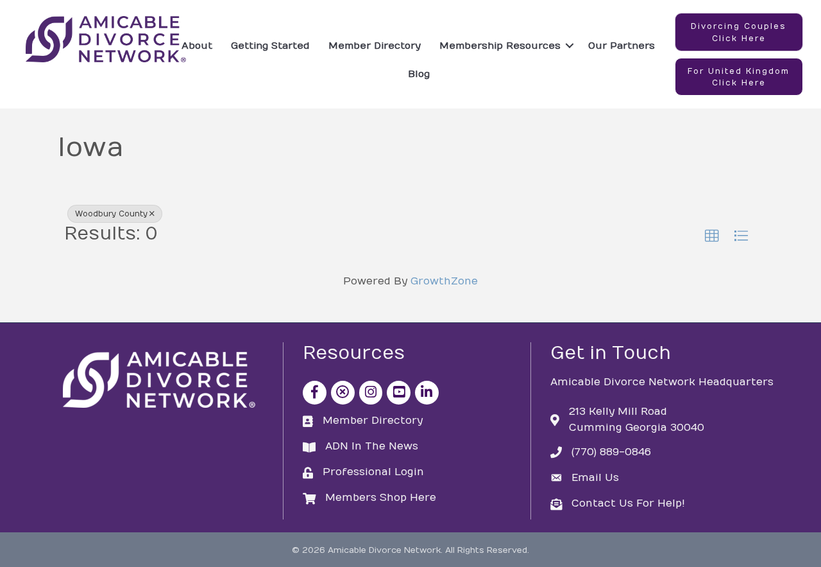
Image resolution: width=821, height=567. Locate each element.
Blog (419, 74)
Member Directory (374, 45)
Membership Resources (500, 45)
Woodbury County (111, 213)
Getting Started (270, 45)
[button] (739, 32)
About (197, 45)
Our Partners (621, 45)
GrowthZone (444, 281)
